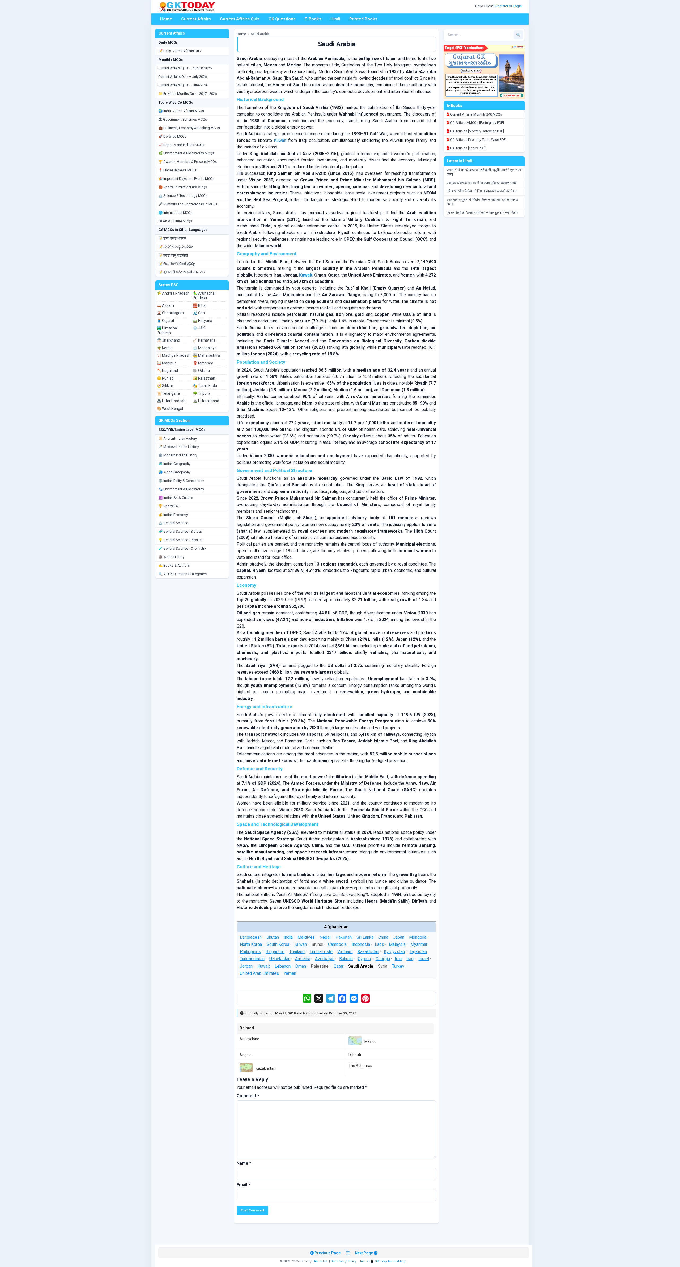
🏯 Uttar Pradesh (171, 401)
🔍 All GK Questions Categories (182, 574)
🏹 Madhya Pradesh (173, 355)
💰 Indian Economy (173, 515)
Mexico (370, 1041)
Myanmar (418, 944)
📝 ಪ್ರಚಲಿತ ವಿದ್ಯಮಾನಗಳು (175, 247)
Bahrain (346, 958)
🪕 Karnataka (204, 340)
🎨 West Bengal (170, 408)
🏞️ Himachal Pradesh (167, 330)
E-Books (313, 19)
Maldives (306, 937)
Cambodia (337, 944)
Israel (423, 958)
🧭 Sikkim (165, 386)
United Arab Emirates (259, 973)
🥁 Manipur (166, 363)
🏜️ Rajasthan (204, 378)
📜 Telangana (168, 393)
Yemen (290, 973)
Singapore (275, 951)
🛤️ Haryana (202, 320)
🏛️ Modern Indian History (177, 455)
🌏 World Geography (174, 472)
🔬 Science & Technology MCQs (182, 196)
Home (166, 19)
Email (243, 1184)
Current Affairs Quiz (240, 19)
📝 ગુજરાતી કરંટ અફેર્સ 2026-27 (181, 272)
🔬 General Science (173, 523)
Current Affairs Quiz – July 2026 (182, 77)
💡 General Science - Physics (180, 540)
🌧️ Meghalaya (205, 348)
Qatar (338, 966)
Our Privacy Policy (343, 1261)
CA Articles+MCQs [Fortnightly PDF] (476, 123)
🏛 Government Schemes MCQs (182, 119)
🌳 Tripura (201, 393)
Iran (398, 958)
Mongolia (417, 937)
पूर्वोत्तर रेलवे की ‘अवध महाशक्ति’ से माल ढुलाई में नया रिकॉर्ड (482, 213)
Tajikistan (418, 951)
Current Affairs (196, 19)
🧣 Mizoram (203, 363)
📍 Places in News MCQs (177, 170)
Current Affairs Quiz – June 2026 (183, 85)
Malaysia (397, 944)
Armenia (302, 958)
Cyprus (364, 958)
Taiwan (300, 944)
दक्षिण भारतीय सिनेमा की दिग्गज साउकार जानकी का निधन (482, 191)
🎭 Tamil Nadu (205, 386)
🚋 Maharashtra (206, 355)
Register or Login (508, 6)
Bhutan (272, 937)
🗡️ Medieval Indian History (178, 447)
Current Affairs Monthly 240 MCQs (475, 114)
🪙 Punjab (165, 378)
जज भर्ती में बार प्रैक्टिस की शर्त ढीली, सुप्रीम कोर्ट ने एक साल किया (484, 172)
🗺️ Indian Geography (174, 464)
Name (244, 1163)
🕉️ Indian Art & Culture (175, 498)
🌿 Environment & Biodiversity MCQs (186, 153)
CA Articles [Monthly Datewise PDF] (476, 131)
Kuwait (280, 140)
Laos (379, 944)
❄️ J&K (199, 328)
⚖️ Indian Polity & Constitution (181, 481)
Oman (300, 966)
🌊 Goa (199, 313)
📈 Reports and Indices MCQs (181, 145)
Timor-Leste (321, 951)
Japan (398, 937)
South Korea (278, 944)
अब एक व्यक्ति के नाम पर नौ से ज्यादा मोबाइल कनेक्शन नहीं (481, 183)
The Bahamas (360, 1066)
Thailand (297, 951)
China (383, 937)
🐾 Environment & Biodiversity (181, 489)
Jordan (246, 966)
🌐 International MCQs (175, 213)
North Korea (251, 944)
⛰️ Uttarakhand (206, 401)
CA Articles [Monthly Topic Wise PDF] (478, 140)
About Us (320, 1261)
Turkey (398, 966)
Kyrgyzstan (394, 951)
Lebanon (283, 966)
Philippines (250, 951)
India (288, 937)
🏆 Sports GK (168, 506)
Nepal (325, 937)
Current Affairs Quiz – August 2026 (185, 68)
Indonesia (360, 944)
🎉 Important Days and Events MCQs (186, 179)
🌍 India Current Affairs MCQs (181, 111)
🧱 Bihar (200, 305)
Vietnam (344, 951)
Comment (248, 1095)
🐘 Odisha (201, 370)
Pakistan (343, 937)
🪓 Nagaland (167, 370)
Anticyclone (249, 1039)
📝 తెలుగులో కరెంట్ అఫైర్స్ (176, 264)
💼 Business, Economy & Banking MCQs (189, 128)
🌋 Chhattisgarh (170, 313)
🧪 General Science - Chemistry (182, 548)
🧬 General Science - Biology (180, 531)
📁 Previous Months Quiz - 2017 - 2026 (187, 94)
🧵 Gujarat (165, 320)
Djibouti (354, 1055)
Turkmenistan (252, 958)
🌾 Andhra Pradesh (173, 293)
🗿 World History (171, 557)
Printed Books (363, 19)
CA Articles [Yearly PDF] (467, 148)
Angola (246, 1055)
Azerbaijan (324, 958)
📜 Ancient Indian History (177, 438)
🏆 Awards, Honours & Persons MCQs (187, 162)
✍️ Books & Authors (174, 565)
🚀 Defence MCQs (172, 136)
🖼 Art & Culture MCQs (175, 221)
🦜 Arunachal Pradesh (204, 295)
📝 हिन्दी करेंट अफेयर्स (172, 238)
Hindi (335, 19)
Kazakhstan (368, 951)
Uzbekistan (279, 958)
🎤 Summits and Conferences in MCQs (188, 204)
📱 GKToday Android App (388, 1261)
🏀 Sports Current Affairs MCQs (182, 187)
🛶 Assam (165, 305)
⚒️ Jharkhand (168, 340)
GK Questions (282, 19)
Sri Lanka (364, 937)
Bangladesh (250, 937)
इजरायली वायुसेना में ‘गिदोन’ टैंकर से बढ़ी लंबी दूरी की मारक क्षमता (482, 202)
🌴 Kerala (165, 348)
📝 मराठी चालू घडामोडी (173, 255)
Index (364, 1261)
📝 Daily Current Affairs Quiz (180, 51)
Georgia (383, 958)
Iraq (410, 958)
